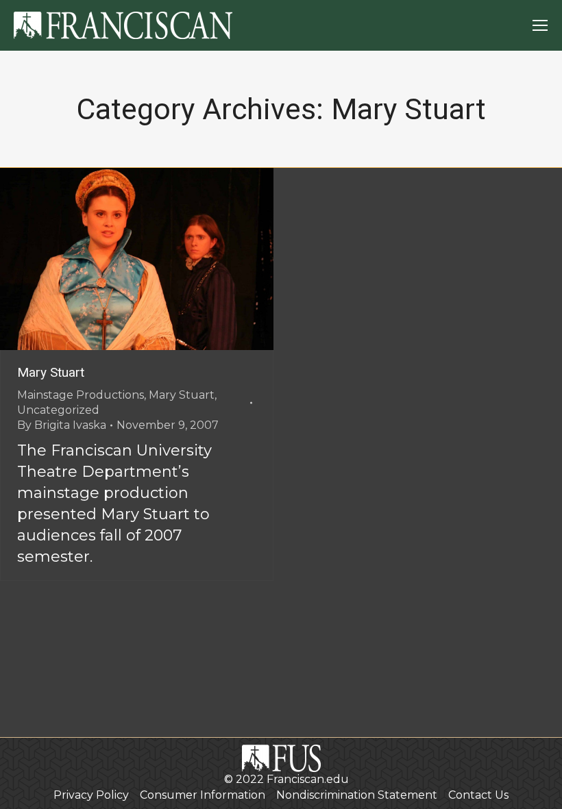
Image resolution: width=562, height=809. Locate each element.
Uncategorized (58, 409)
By (61, 425)
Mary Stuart (50, 372)
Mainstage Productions (80, 394)
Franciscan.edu (308, 779)
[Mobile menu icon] (540, 25)
